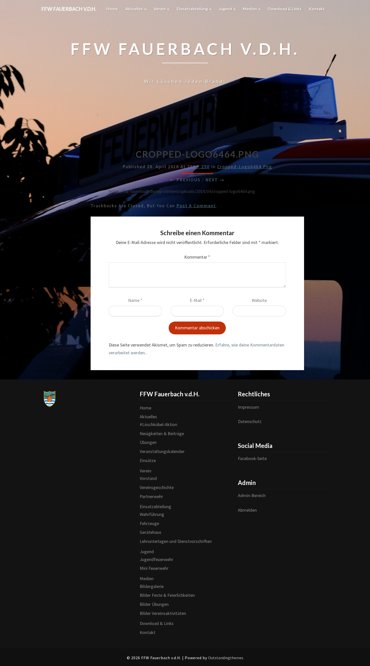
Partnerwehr (151, 496)
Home (112, 8)
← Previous (185, 180)
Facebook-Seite (252, 458)
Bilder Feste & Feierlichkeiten (167, 595)
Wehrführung (152, 514)
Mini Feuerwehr (154, 568)
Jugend (226, 8)
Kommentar (197, 257)
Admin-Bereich (252, 495)
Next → (215, 180)
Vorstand (148, 478)
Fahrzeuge (149, 523)
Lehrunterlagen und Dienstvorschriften (176, 541)
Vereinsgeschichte (157, 487)
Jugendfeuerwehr (156, 559)
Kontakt (317, 8)
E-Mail (197, 300)
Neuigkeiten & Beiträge (162, 433)
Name (135, 300)
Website (259, 300)
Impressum (248, 407)
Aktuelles (134, 8)
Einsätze (148, 460)
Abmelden (247, 510)
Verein (160, 8)
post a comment (196, 205)
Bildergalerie (152, 586)
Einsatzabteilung (193, 8)
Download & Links (285, 8)
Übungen (148, 442)
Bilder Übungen (154, 604)
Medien (250, 8)
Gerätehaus (150, 532)
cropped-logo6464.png (244, 166)
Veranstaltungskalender (162, 451)
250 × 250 (198, 166)
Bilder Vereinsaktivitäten (163, 613)
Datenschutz (250, 421)
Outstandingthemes (225, 657)
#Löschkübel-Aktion (158, 424)
